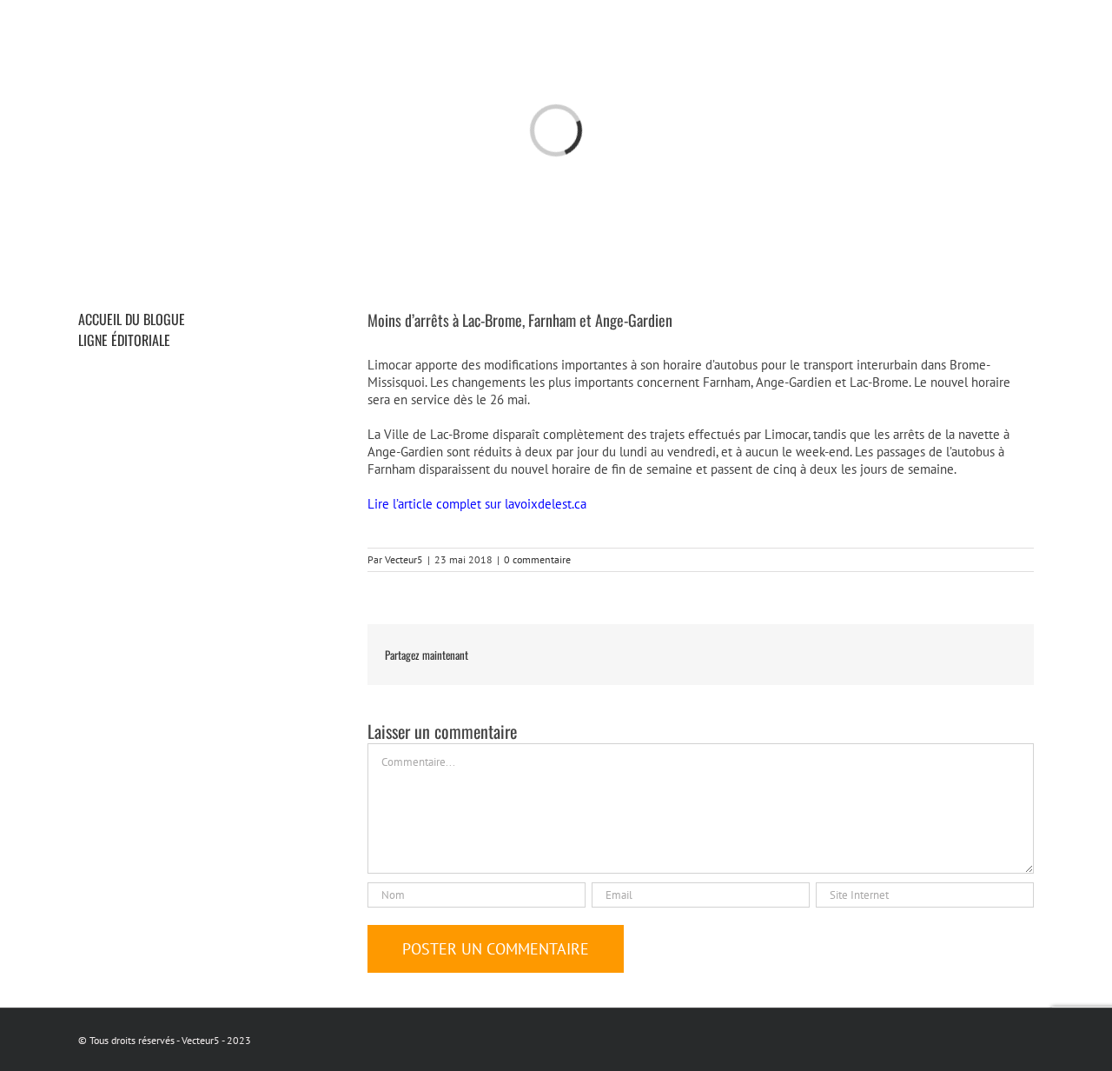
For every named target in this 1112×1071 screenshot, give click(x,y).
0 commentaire (537, 559)
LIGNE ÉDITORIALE (124, 339)
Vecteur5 (404, 559)
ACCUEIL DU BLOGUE (131, 319)
